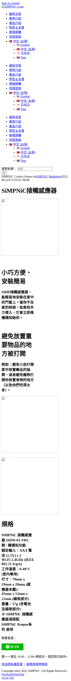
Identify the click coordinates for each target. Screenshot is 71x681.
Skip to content (11, 3)
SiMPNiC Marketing (48, 176)
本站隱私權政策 (12, 664)
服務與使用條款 (37, 664)
